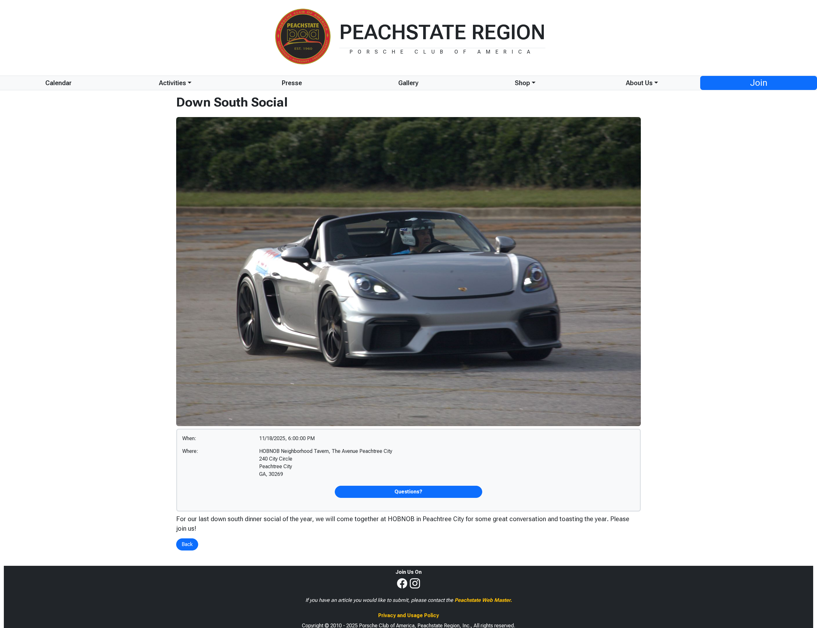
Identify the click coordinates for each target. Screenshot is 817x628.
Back (187, 544)
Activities (172, 83)
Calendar (58, 83)
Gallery (408, 83)
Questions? (408, 492)
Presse (291, 83)
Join (758, 83)
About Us (639, 83)
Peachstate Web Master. (483, 600)
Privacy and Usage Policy (408, 615)
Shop (522, 83)
